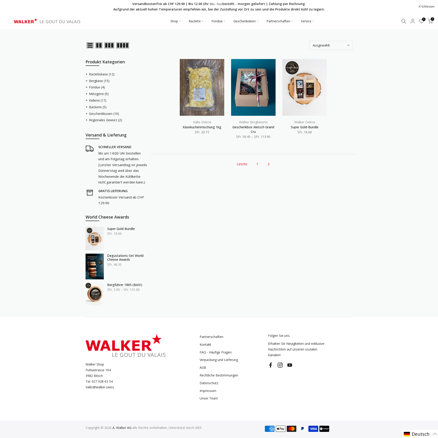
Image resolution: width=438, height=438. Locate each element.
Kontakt (205, 344)
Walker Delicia (304, 122)
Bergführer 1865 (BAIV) (124, 285)
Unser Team (209, 398)
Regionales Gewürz (105, 120)
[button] (420, 434)
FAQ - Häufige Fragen (216, 352)
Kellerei (97, 100)
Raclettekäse (102, 74)
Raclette (195, 21)
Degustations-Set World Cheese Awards (125, 258)
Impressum (208, 391)
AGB (203, 367)
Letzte (242, 164)
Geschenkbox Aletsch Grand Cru (253, 129)
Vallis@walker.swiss (100, 387)
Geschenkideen (244, 21)
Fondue (217, 21)
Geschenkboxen (104, 113)
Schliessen (12, 6)
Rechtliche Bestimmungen (219, 375)
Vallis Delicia (202, 122)
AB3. (198, 427)
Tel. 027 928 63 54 (99, 381)
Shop (174, 21)
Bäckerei (98, 107)
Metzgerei (99, 94)
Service (306, 21)
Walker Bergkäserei (253, 122)
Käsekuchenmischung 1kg (202, 127)
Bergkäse (99, 81)
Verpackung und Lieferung (219, 360)
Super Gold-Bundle (304, 127)
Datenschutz (209, 383)
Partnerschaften (278, 21)
